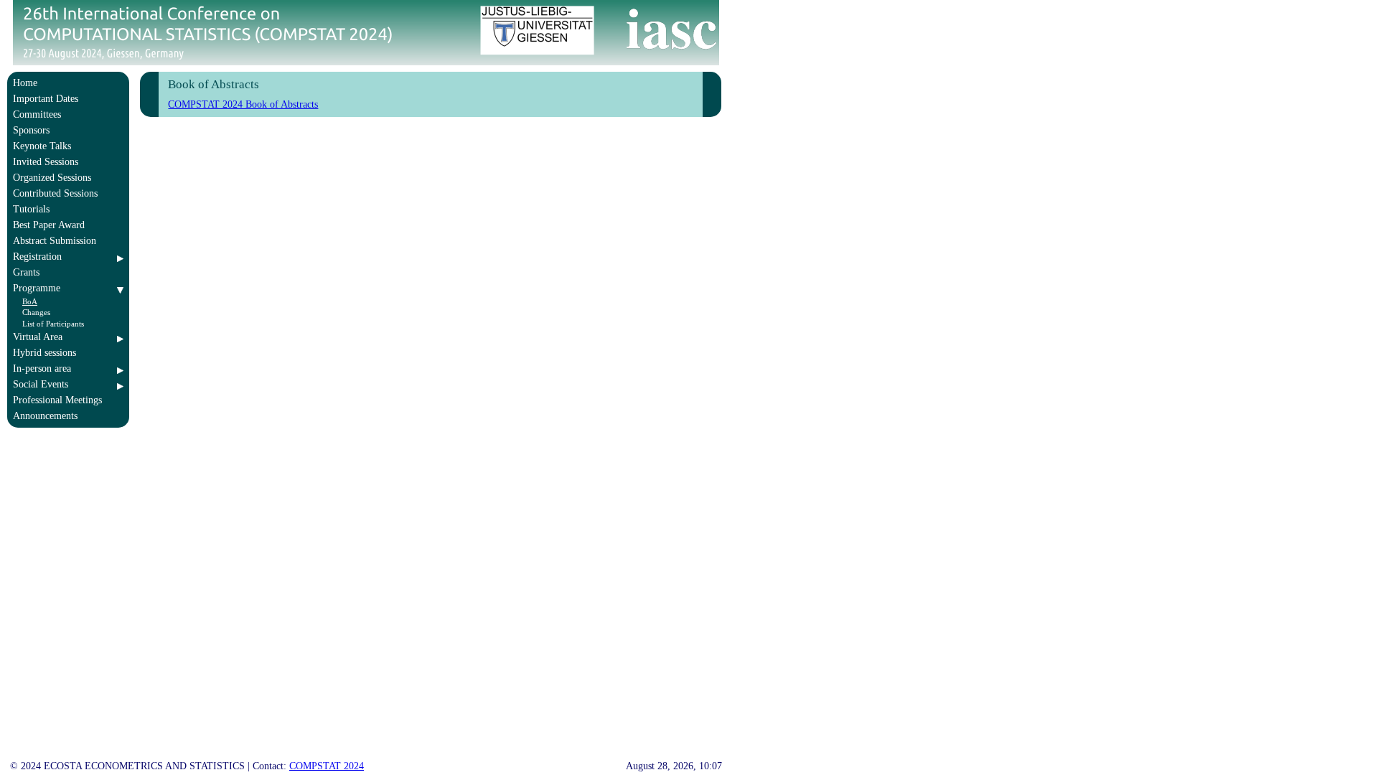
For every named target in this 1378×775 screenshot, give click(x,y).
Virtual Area (37, 337)
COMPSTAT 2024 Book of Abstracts (243, 104)
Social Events (40, 384)
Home (25, 83)
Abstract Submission (54, 240)
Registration (37, 256)
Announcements (45, 415)
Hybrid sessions (44, 352)
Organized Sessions (52, 177)
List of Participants (53, 323)
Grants (26, 272)
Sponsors (31, 130)
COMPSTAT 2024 (326, 766)
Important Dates (45, 98)
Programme (36, 288)
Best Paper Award (49, 225)
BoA (29, 301)
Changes (36, 312)
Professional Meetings (57, 400)
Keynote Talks (42, 146)
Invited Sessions (45, 161)
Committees (37, 114)
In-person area (42, 368)
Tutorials (31, 209)
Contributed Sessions (55, 193)
